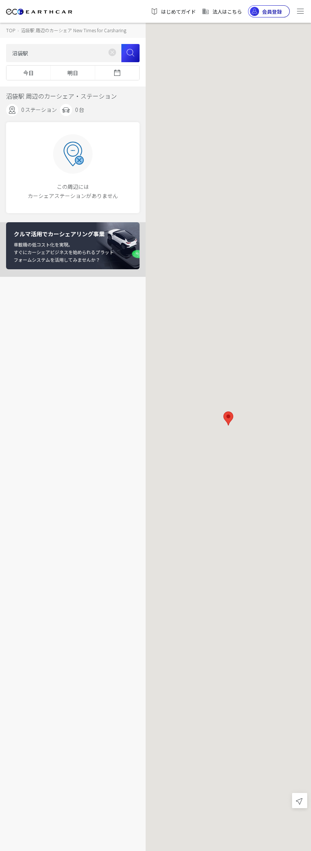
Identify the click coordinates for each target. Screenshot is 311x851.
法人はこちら (227, 11)
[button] (228, 418)
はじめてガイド (178, 11)
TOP (10, 30)
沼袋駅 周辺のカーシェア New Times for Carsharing (73, 30)
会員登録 (272, 11)
